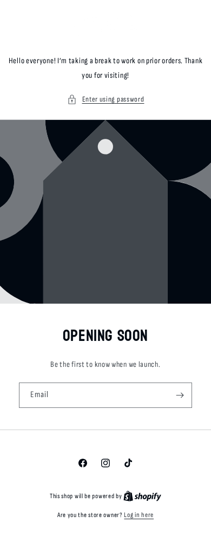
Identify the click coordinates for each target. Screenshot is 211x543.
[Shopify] (142, 496)
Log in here (139, 515)
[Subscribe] (180, 395)
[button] (105, 99)
